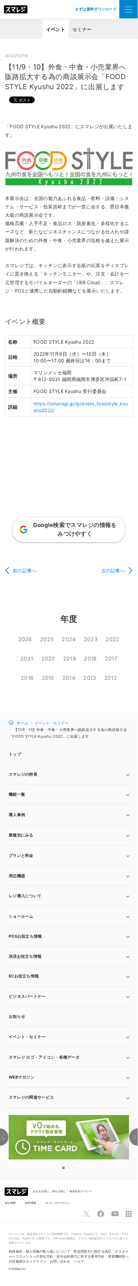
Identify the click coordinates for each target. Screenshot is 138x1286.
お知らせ (17, 1016)
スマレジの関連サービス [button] (31, 1097)
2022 (112, 639)
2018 (90, 658)
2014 (68, 678)
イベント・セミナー (52, 723)
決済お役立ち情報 (25, 956)
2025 (47, 639)
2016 (27, 678)
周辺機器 (17, 875)
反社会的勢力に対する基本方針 (80, 1256)
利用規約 (15, 1251)
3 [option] (74, 1167)
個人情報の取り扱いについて (48, 1251)
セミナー (82, 29)
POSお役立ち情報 (25, 936)
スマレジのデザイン (58, 1203)
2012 (110, 678)
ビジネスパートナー (27, 996)
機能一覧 (17, 794)
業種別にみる (21, 835)
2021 (26, 658)
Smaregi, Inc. (19, 1269)
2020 (48, 658)
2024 (69, 639)
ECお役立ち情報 (24, 975)
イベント (55, 29)
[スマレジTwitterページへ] (86, 1214)
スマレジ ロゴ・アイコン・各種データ (44, 1057)
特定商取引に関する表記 (92, 1251)
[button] (69, 1077)
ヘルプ (79, 1261)
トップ (15, 754)
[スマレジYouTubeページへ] (115, 1214)
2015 (48, 678)
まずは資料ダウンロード (96, 9)
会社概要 (10, 1203)
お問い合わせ (60, 1261)
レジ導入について (25, 895)
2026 (25, 639)
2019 (69, 658)
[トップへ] (15, 9)
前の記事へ (24, 570)
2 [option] (68, 1167)
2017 (111, 658)
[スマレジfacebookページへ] (100, 1214)
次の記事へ (113, 570)
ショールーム (21, 916)
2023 (91, 639)
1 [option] (63, 1167)
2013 (89, 678)
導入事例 (17, 814)
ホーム (22, 723)
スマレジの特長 (23, 774)
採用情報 (30, 1203)
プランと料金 (21, 855)
